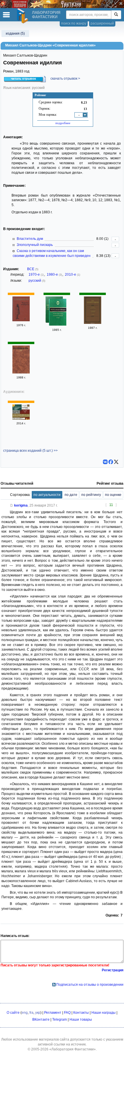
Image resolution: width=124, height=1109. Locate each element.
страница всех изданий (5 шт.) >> (30, 451)
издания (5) (15, 33)
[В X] (116, 462)
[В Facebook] (110, 462)
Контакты (81, 1013)
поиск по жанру (73, 23)
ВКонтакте (41, 1019)
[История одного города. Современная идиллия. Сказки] (57, 313)
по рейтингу (91, 495)
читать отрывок (23, 78)
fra (31, 1013)
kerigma (21, 505)
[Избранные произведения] (21, 320)
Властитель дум (30, 239)
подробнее (62, 123)
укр (37, 1013)
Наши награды (103, 1013)
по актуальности (47, 495)
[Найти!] (116, 14)
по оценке (113, 495)
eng (25, 1013)
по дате (71, 495)
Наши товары (80, 1019)
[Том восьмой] (21, 372)
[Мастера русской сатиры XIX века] (21, 419)
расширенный (102, 23)
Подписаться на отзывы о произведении (89, 985)
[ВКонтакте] (105, 462)
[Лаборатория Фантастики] (23, 16)
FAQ (67, 1013)
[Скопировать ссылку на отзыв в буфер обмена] (11, 505)
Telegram (59, 1019)
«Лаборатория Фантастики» (72, 1049)
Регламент (52, 1013)
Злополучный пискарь (35, 245)
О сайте (13, 1013)
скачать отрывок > (65, 78)
